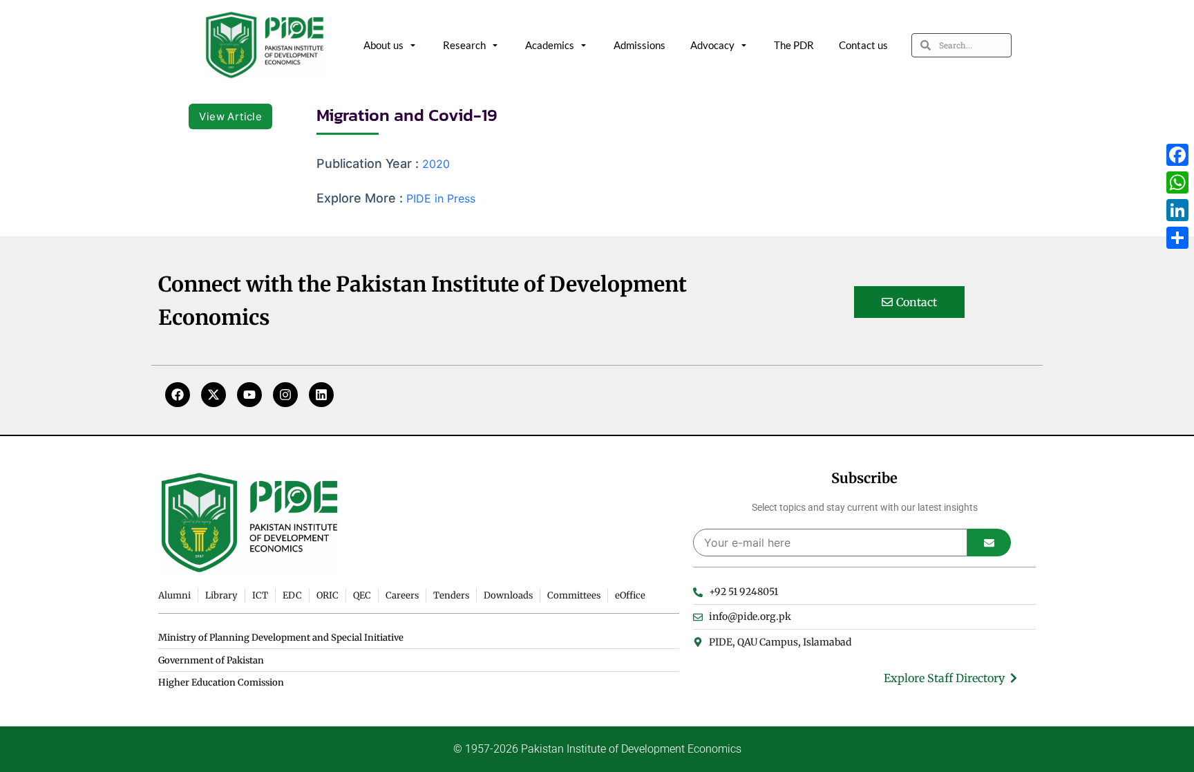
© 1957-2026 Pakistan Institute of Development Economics (597, 748)
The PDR (794, 45)
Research (464, 45)
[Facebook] (177, 394)
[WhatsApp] (1177, 182)
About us (383, 45)
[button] (230, 116)
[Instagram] (285, 394)
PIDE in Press (440, 198)
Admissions (639, 45)
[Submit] (989, 542)
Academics (549, 45)
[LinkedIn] (1177, 210)
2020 (436, 164)
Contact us (863, 45)
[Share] (1177, 238)
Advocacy (712, 45)
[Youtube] (249, 394)
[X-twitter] (213, 394)
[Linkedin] (321, 394)
